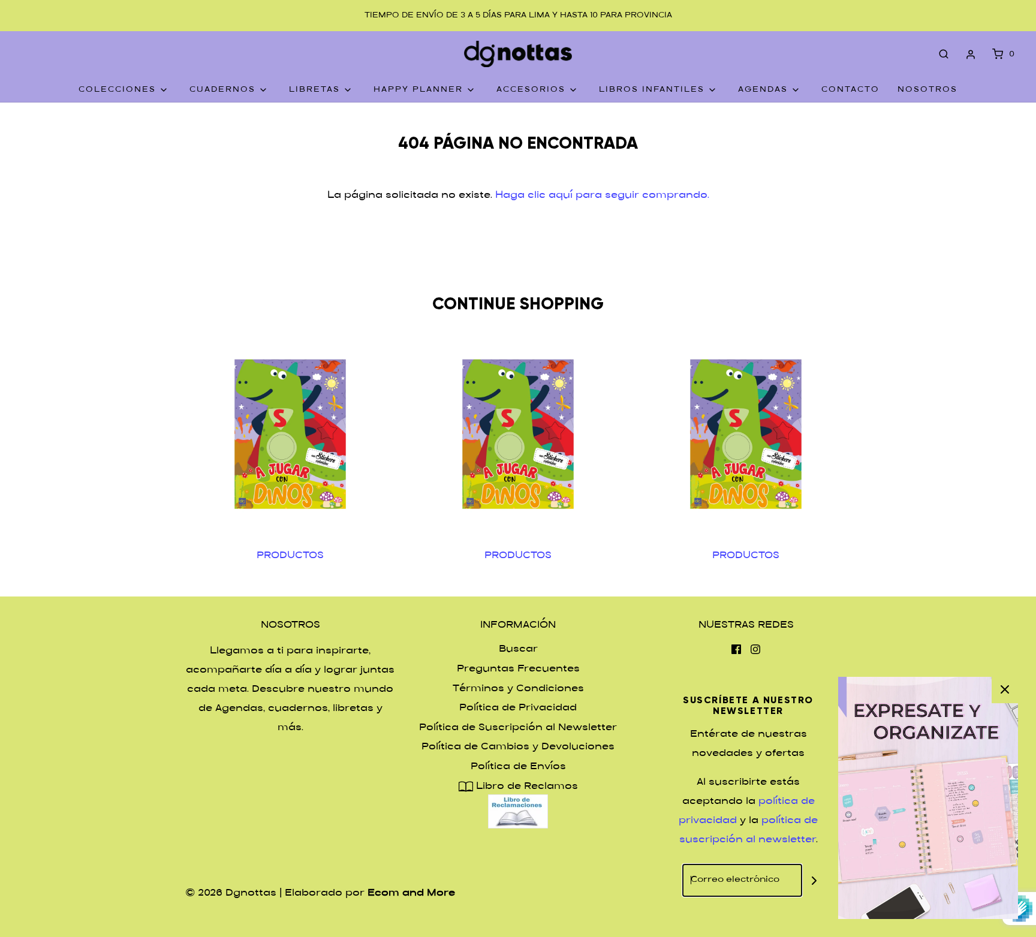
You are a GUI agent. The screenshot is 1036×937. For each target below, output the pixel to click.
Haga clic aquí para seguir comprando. (602, 195)
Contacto (850, 90)
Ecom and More (411, 893)
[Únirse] (814, 880)
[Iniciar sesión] (970, 54)
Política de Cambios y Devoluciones (518, 747)
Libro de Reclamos (525, 786)
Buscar (518, 649)
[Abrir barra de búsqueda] (943, 54)
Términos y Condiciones (518, 689)
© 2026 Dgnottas (230, 893)
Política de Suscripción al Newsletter (518, 728)
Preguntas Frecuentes (518, 669)
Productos (290, 556)
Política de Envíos (518, 767)
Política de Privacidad (518, 708)
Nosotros (927, 90)
